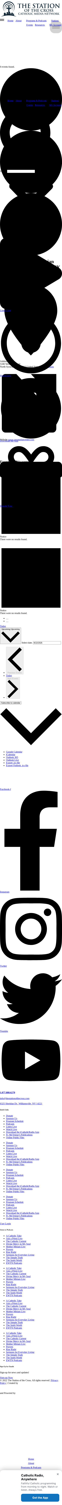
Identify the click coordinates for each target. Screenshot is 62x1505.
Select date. (27, 642)
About (18, 100)
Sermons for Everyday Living (20, 1255)
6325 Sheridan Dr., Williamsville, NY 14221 (21, 1103)
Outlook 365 (12, 757)
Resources (40, 105)
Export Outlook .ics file (17, 765)
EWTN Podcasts (14, 1263)
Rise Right (11, 1252)
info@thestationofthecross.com (14, 1098)
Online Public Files (15, 1137)
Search (3, 171)
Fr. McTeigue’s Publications (19, 1135)
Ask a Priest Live (14, 1238)
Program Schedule (14, 1121)
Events (29, 105)
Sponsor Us (11, 1118)
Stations (55, 100)
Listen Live (11, 1126)
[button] (31, 138)
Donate (9, 1115)
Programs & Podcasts (36, 100)
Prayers (9, 1249)
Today (3, 626)
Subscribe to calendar (10, 703)
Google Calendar (14, 752)
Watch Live (11, 1129)
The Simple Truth (14, 1257)
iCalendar (10, 754)
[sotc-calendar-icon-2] (47, 62)
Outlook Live (12, 760)
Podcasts (10, 1124)
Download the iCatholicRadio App (22, 1132)
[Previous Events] (7, 619)
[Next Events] (7, 621)
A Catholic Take (14, 1235)
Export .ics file (13, 762)
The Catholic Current (16, 1241)
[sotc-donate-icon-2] (47, 95)
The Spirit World (14, 1260)
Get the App (40, 1497)
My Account (55, 105)
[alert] (31, 578)
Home (10, 100)
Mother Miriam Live (15, 1246)
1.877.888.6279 (7, 1092)
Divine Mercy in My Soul (18, 1244)
